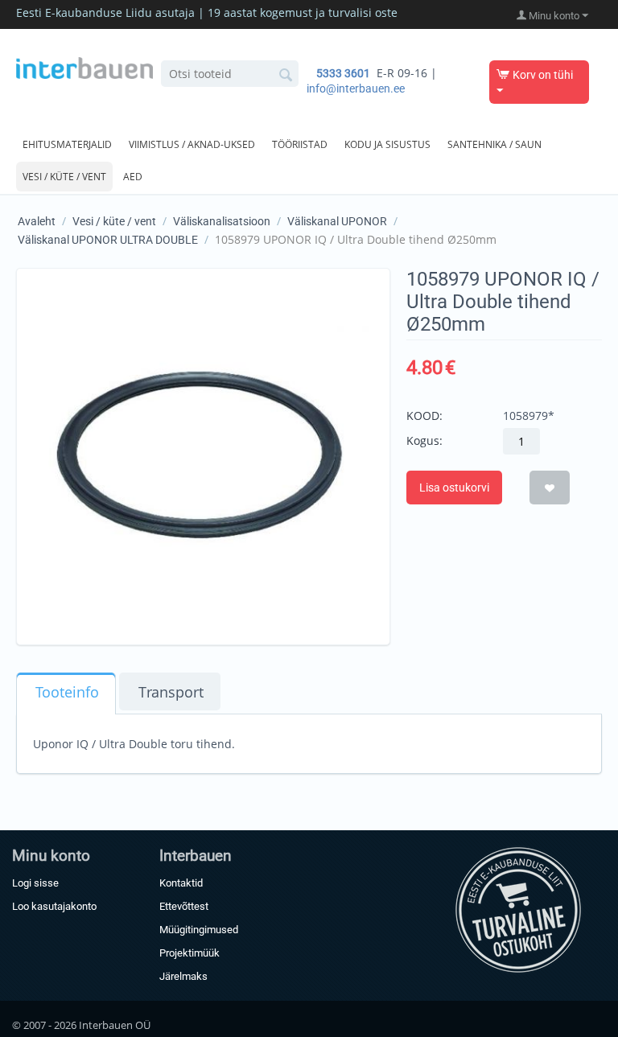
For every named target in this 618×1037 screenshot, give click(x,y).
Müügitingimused (198, 930)
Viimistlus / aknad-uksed (192, 144)
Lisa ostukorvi (454, 487)
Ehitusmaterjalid (67, 144)
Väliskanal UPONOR (337, 221)
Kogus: (424, 440)
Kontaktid (181, 883)
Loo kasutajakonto (54, 906)
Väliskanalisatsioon (221, 221)
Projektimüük (189, 953)
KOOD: (424, 415)
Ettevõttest (183, 906)
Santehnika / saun (494, 144)
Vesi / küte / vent (64, 176)
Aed (132, 176)
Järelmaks (183, 976)
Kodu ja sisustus (387, 144)
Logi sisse (35, 883)
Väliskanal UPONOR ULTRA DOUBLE (108, 239)
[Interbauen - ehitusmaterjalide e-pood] (84, 66)
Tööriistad (300, 144)
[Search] (286, 74)
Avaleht (37, 221)
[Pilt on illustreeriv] (203, 455)
